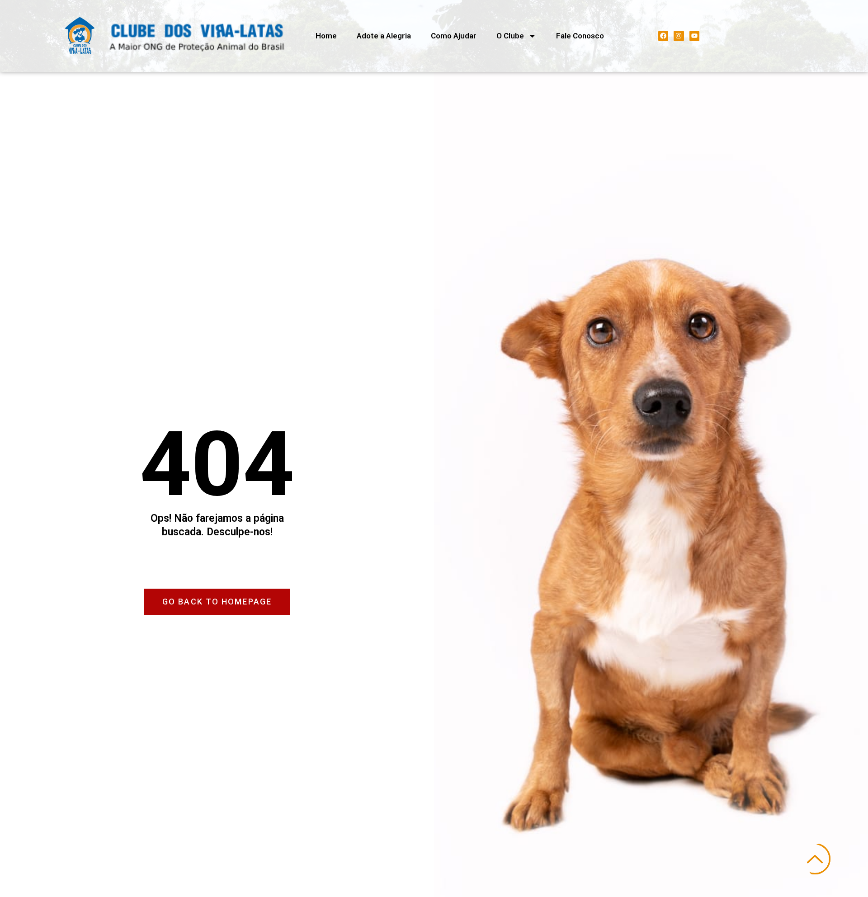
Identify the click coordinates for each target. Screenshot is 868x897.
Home (326, 35)
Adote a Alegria (384, 35)
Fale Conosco (580, 35)
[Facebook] (663, 36)
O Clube (510, 35)
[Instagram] (679, 36)
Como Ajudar (453, 35)
